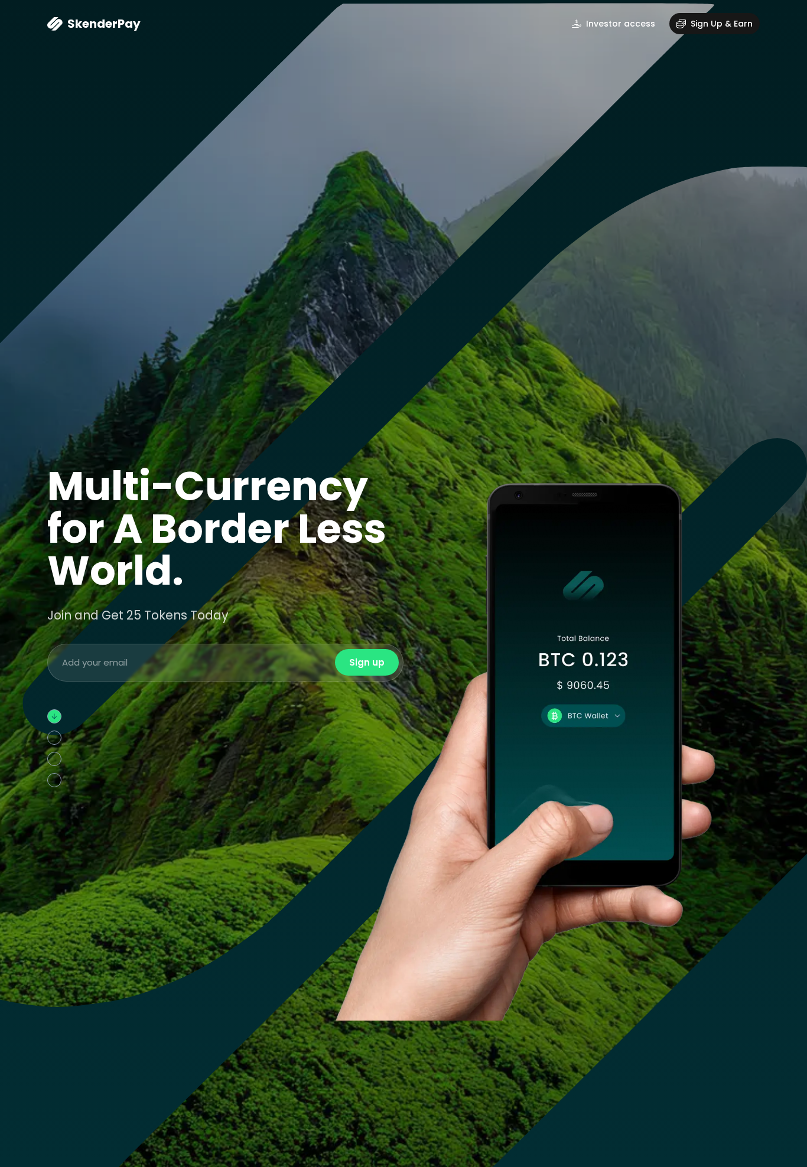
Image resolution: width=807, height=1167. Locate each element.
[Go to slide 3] (58, 805)
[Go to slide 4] (58, 844)
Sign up (367, 662)
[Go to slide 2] (58, 785)
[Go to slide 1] (54, 716)
